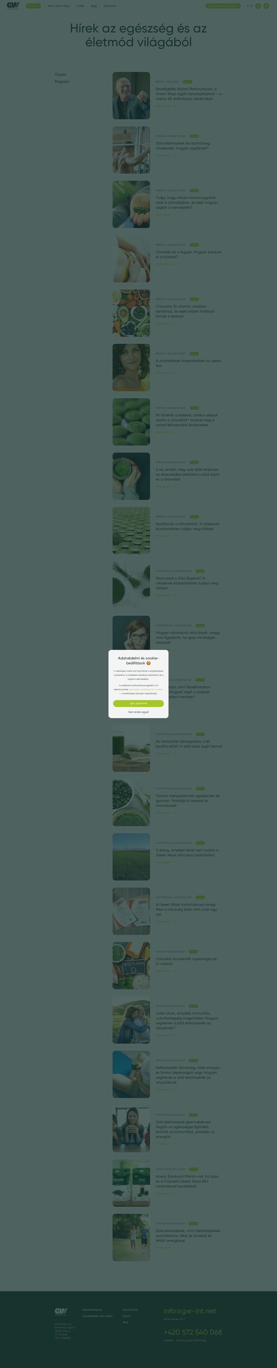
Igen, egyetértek (138, 703)
